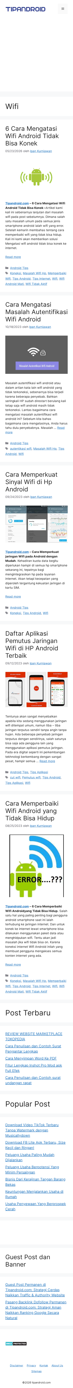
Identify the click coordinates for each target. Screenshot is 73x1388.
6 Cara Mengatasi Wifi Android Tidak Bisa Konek (32, 136)
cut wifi (15, 777)
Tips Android (21, 278)
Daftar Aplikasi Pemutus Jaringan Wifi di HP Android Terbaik (31, 644)
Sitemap (36, 1371)
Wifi (54, 278)
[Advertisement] (36, 55)
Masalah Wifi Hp (34, 273)
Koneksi (15, 273)
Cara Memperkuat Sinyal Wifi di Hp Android (31, 482)
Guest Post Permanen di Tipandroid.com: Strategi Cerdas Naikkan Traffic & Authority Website (35, 1289)
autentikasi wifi (21, 448)
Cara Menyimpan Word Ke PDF (31, 1058)
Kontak (44, 1365)
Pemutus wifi (31, 777)
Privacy (31, 1365)
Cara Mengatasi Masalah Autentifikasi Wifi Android (36, 312)
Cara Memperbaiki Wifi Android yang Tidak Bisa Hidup (31, 811)
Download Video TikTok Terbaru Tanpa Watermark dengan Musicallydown (32, 1130)
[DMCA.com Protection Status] (16, 1344)
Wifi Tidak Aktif (36, 284)
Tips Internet (41, 278)
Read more (13, 257)
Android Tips (19, 268)
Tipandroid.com (17, 203)
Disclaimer (16, 1365)
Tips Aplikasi (39, 772)
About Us (57, 1365)
